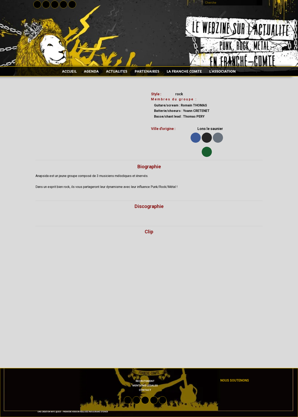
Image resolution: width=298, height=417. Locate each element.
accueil (69, 71)
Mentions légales (145, 385)
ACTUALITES (116, 71)
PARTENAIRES (147, 71)
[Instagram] (63, 4)
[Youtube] (55, 4)
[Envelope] (207, 152)
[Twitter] (46, 4)
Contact (145, 389)
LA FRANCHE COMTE (184, 71)
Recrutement (145, 381)
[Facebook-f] (37, 4)
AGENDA (91, 71)
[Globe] (218, 138)
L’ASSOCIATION (222, 71)
